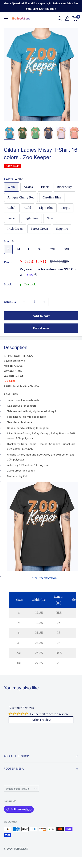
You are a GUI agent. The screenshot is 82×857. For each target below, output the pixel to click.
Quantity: (11, 301)
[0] (75, 18)
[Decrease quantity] (24, 302)
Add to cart (41, 316)
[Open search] (60, 18)
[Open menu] (6, 18)
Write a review (41, 720)
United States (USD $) (18, 788)
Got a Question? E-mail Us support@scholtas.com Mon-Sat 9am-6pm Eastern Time (41, 6)
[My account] (67, 18)
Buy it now (41, 328)
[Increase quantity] (44, 302)
